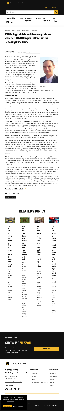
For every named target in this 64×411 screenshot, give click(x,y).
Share (8, 197)
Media (52, 385)
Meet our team (9, 385)
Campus (7, 30)
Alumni (52, 382)
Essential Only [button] (7, 406)
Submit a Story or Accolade (40, 382)
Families (52, 379)
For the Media (55, 20)
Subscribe (53, 7)
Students (53, 373)
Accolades (35, 373)
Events (38, 18)
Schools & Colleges (28, 20)
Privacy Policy (10, 401)
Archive (34, 376)
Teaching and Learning (29, 30)
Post (14, 197)
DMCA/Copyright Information (42, 405)
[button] (17, 406)
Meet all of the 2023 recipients (14, 189)
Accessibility (52, 405)
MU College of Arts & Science (14, 194)
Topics (20, 19)
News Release (16, 30)
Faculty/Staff (54, 376)
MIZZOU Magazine (46, 20)
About (46, 7)
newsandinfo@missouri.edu (13, 382)
